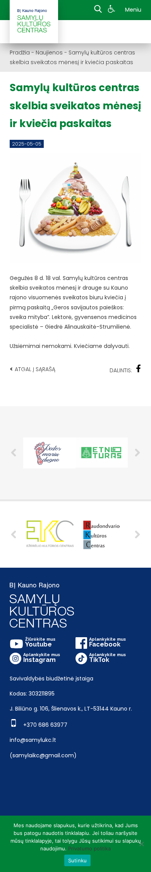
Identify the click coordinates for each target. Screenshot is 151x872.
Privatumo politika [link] (89, 848)
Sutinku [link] (77, 860)
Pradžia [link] (20, 52)
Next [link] (137, 452)
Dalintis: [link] (121, 370)
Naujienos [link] (49, 52)
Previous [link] (13, 452)
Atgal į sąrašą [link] (32, 369)
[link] (112, 10)
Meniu (133, 10)
